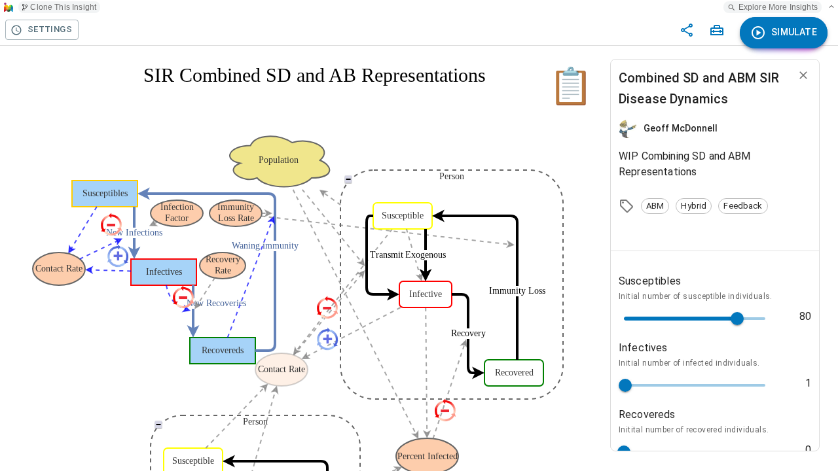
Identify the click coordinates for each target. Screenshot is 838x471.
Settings (49, 29)
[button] (655, 206)
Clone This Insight (63, 7)
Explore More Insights (778, 7)
